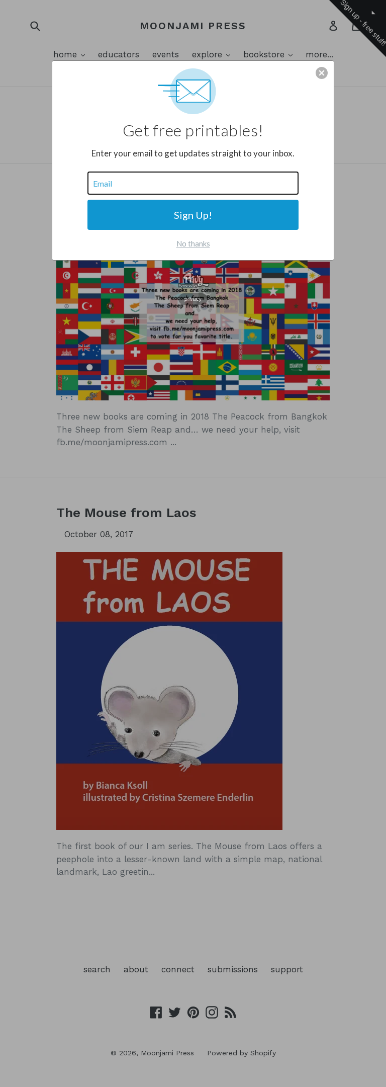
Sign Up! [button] (193, 215)
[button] (322, 73)
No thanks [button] (193, 243)
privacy (193, 298)
